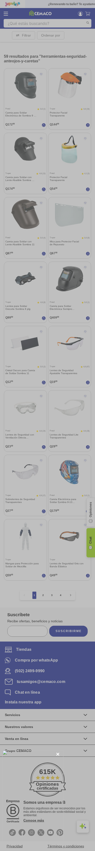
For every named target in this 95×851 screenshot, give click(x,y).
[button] (58, 754)
